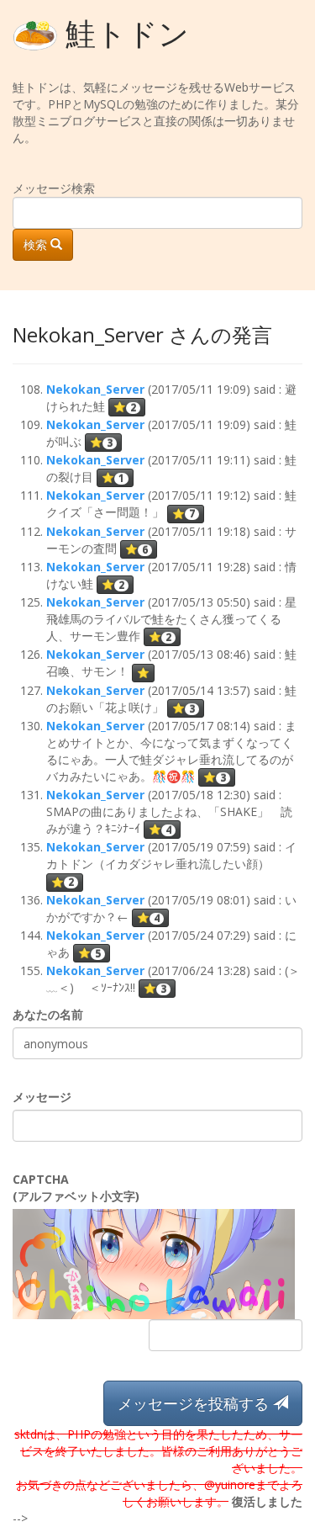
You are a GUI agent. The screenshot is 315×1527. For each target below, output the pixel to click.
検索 (37, 244)
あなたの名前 (48, 1014)
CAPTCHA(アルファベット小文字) (76, 1187)
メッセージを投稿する (195, 1403)
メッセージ (42, 1097)
